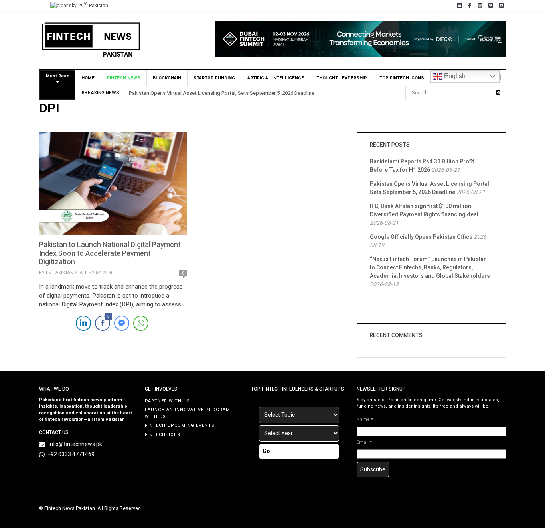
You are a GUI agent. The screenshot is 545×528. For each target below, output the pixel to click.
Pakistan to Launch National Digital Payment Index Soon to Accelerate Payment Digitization (109, 253)
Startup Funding (214, 78)
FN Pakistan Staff (66, 272)
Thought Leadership (341, 78)
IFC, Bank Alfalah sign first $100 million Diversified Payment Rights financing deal (424, 210)
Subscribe (372, 469)
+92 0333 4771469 (71, 454)
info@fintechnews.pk (75, 444)
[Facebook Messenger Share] (121, 323)
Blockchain (167, 78)
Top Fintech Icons (401, 78)
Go (266, 451)
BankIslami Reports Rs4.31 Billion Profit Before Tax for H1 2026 (422, 165)
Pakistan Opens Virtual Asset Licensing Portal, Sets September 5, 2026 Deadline (221, 93)
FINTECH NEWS (123, 78)
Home (88, 78)
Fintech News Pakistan (69, 508)
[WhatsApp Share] (140, 323)
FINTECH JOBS (162, 434)
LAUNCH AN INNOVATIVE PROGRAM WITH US (187, 413)
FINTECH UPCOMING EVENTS (180, 425)
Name (365, 419)
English (454, 76)
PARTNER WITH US (167, 401)
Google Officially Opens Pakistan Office (421, 237)
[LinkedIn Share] (83, 323)
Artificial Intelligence (275, 78)
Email (364, 442)
